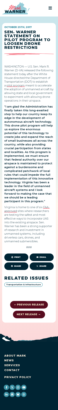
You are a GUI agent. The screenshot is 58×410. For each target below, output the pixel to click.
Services (12, 365)
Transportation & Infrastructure (23, 284)
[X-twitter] (12, 387)
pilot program (15, 85)
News (9, 360)
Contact (12, 370)
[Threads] (23, 394)
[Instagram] (18, 387)
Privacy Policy (17, 377)
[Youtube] (23, 387)
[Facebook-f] (6, 387)
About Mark (15, 355)
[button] (16, 257)
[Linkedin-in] (6, 394)
